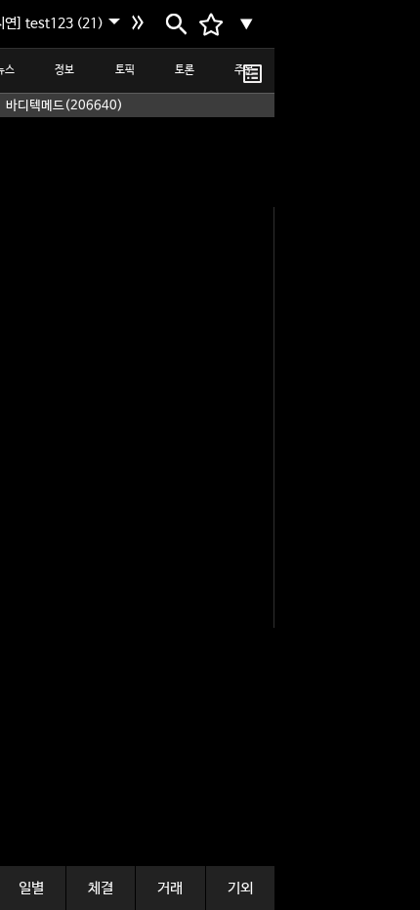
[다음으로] (140, 24)
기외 (240, 888)
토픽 (125, 70)
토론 (184, 70)
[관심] (252, 73)
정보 (64, 70)
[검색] (174, 24)
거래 (170, 888)
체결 (100, 888)
